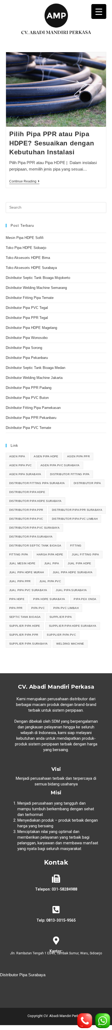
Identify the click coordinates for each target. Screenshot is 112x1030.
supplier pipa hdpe (24, 625)
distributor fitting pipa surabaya (37, 483)
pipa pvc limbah (66, 607)
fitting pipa (18, 554)
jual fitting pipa (85, 554)
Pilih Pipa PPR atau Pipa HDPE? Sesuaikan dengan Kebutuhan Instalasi (51, 143)
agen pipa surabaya (25, 474)
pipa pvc (38, 607)
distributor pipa (87, 483)
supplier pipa (60, 616)
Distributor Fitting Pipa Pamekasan (33, 408)
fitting (76, 545)
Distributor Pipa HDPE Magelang (31, 328)
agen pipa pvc (20, 465)
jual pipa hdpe (79, 563)
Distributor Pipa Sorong (24, 348)
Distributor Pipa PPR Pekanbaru (31, 418)
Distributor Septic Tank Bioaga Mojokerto (38, 278)
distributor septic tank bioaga (35, 545)
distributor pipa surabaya (31, 536)
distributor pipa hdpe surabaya (35, 500)
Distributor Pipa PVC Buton (27, 398)
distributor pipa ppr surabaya (77, 509)
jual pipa (51, 563)
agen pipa (17, 456)
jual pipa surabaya (71, 590)
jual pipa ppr (20, 581)
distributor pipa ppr (26, 509)
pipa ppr (16, 607)
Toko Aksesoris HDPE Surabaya (31, 268)
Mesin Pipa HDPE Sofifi (24, 238)
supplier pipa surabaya (28, 643)
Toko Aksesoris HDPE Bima (28, 258)
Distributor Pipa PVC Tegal (27, 308)
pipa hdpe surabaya (49, 599)
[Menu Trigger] (98, 11)
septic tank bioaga (25, 616)
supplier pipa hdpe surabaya (73, 625)
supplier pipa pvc (61, 634)
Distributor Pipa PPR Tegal (27, 318)
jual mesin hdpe (22, 563)
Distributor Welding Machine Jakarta (34, 378)
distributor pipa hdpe (27, 492)
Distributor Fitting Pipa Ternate (30, 298)
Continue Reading (24, 181)
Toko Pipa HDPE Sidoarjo (26, 248)
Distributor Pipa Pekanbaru (27, 358)
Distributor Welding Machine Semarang (36, 288)
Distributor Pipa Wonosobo (27, 338)
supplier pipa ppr (23, 634)
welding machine (70, 643)
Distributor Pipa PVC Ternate (29, 428)
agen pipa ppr (78, 456)
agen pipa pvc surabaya (60, 465)
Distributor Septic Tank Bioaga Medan (35, 368)
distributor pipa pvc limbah (75, 518)
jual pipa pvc (50, 581)
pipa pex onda (85, 599)
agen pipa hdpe (46, 456)
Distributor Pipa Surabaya (22, 974)
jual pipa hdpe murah (26, 572)
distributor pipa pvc (26, 518)
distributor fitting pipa (70, 474)
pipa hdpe (17, 599)
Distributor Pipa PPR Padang (28, 388)
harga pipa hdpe (50, 554)
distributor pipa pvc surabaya (34, 527)
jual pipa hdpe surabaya (73, 572)
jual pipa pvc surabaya (28, 590)
